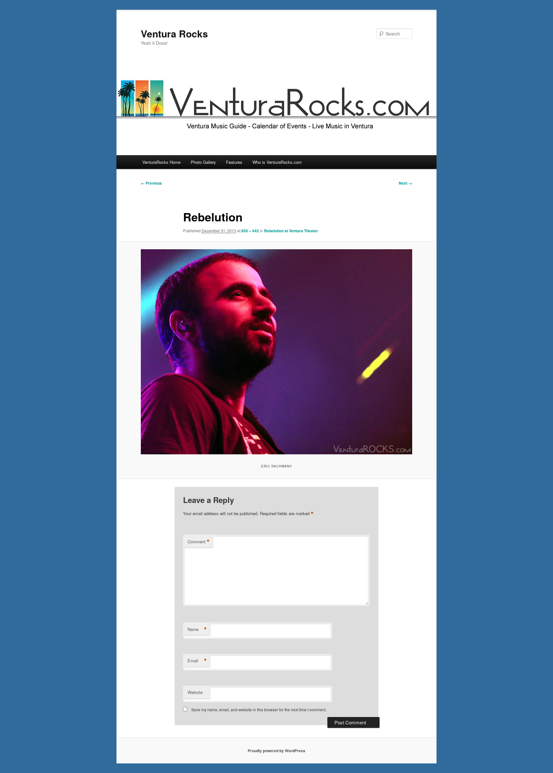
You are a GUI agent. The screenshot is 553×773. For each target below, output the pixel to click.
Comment (199, 542)
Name (197, 629)
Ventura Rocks (174, 33)
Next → (405, 183)
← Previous (151, 183)
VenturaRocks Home (161, 162)
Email (197, 661)
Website (195, 692)
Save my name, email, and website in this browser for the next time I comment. (258, 709)
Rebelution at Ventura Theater (291, 231)
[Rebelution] (276, 351)
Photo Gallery (203, 162)
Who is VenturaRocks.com (277, 162)
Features (234, 162)
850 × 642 (250, 231)
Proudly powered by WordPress (276, 750)
